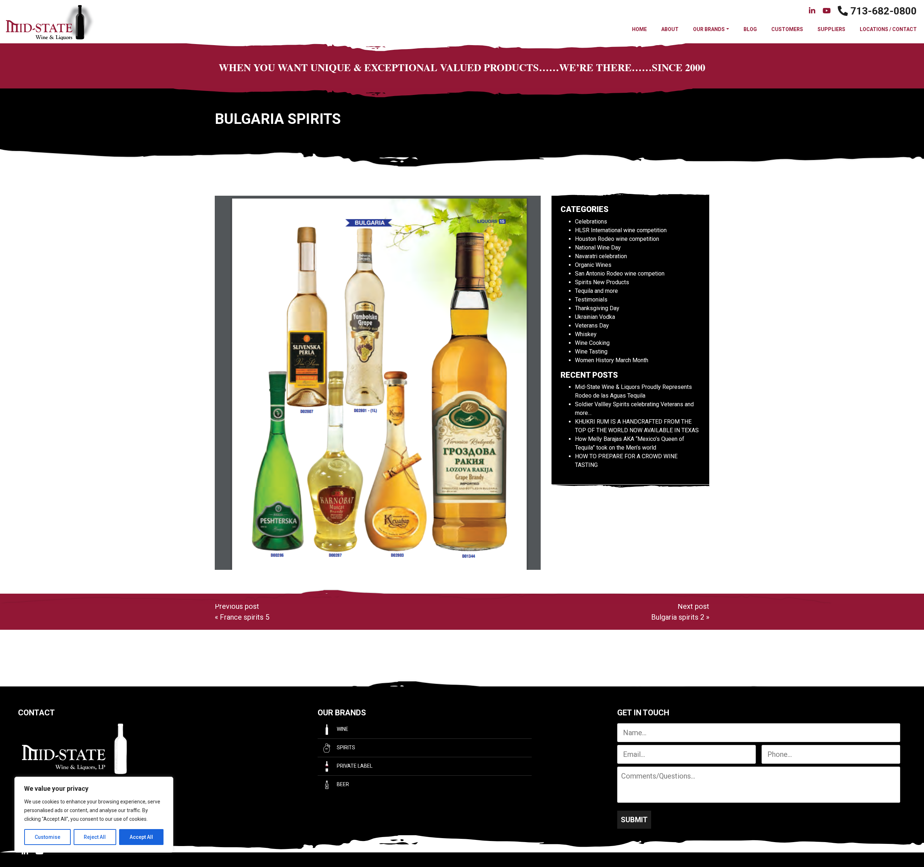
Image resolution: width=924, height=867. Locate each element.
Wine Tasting (591, 351)
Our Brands (709, 29)
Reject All (95, 837)
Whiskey (586, 334)
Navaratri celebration (601, 256)
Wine (342, 729)
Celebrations (591, 221)
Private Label (354, 766)
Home (639, 29)
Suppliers (831, 29)
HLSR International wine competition (621, 230)
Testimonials (591, 299)
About (670, 29)
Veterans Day (592, 325)
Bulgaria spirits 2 (677, 617)
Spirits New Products (602, 282)
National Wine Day (598, 247)
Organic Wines (593, 264)
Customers (787, 29)
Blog (750, 29)
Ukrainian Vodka (595, 316)
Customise (47, 837)
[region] (93, 815)
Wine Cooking (592, 342)
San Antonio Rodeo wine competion (619, 273)
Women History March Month (611, 360)
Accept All (141, 837)
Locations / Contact (888, 29)
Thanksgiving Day (597, 308)
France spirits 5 (244, 617)
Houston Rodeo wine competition (617, 238)
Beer (342, 784)
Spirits (345, 747)
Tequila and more (596, 290)
